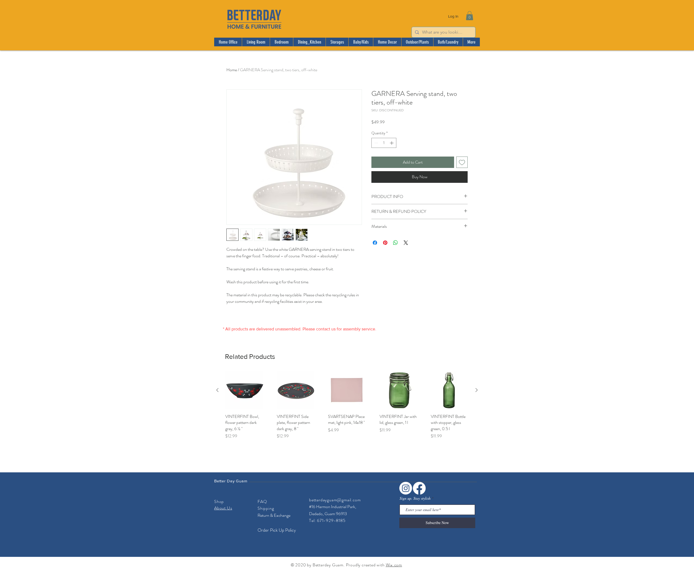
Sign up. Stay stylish (415, 498)
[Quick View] (244, 390)
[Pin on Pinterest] (385, 242)
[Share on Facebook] (375, 242)
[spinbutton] (384, 143)
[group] (347, 408)
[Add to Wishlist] (462, 162)
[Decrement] (375, 143)
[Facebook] (419, 488)
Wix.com (394, 565)
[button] (469, 15)
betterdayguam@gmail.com (335, 500)
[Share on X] (406, 242)
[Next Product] (476, 390)
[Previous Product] (217, 390)
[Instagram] (405, 488)
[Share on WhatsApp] (395, 242)
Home (231, 70)
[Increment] (392, 143)
